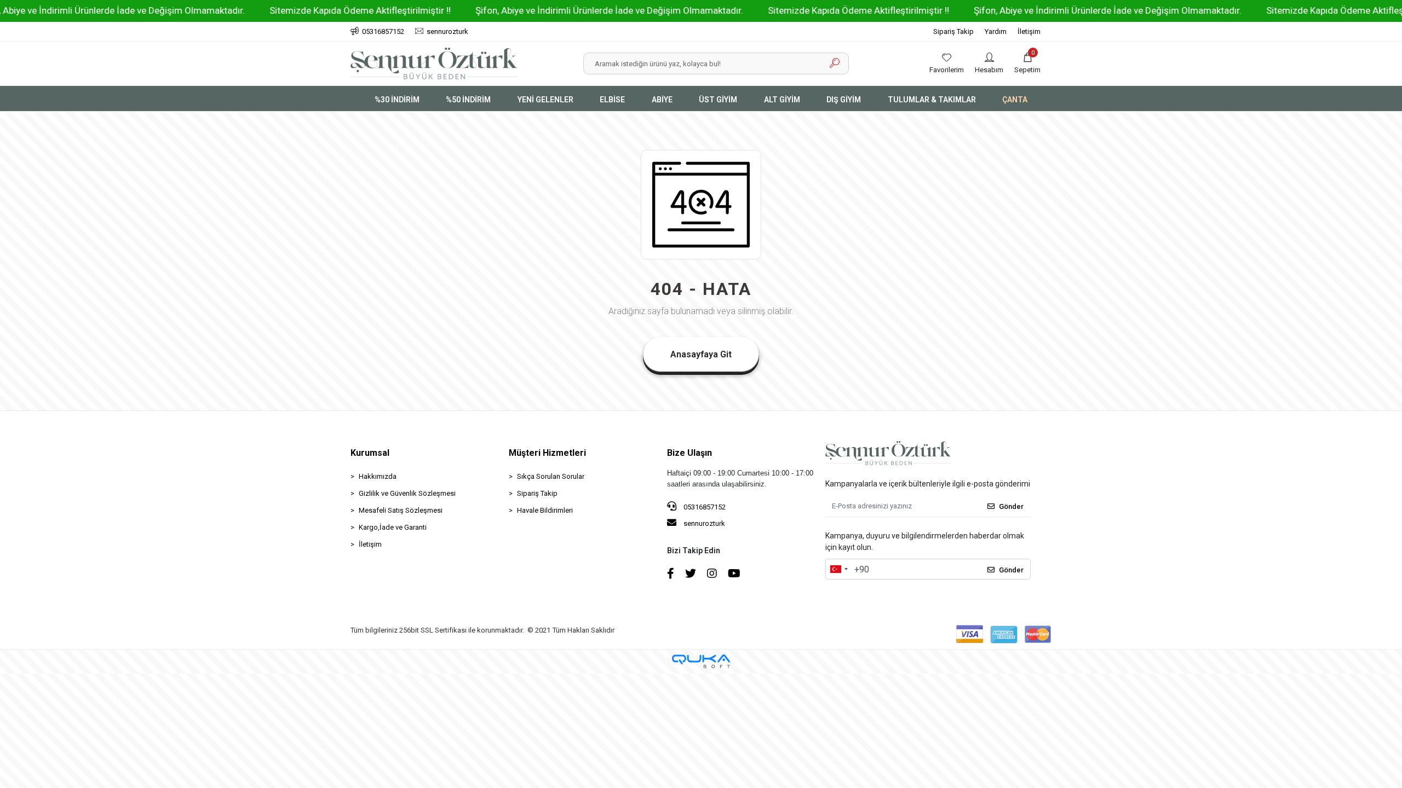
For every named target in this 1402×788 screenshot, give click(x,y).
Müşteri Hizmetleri (547, 453)
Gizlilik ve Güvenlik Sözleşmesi (407, 493)
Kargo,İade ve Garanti (393, 527)
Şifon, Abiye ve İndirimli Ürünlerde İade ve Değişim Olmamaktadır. (575, 10)
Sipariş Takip (953, 31)
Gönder (1011, 506)
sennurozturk (703, 523)
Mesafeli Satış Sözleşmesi (401, 510)
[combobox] (838, 569)
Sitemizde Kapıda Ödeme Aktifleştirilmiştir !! (325, 10)
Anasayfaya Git (701, 354)
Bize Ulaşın (689, 453)
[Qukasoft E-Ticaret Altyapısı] (701, 661)
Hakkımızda (378, 476)
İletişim (1029, 31)
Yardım (996, 31)
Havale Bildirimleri (545, 510)
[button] (1027, 63)
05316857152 (704, 507)
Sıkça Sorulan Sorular (550, 476)
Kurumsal (369, 453)
